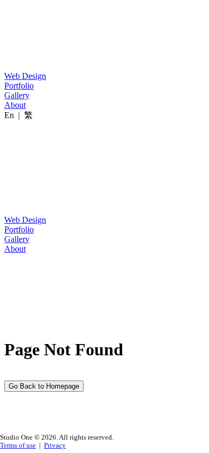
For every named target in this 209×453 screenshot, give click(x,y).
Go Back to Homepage (44, 386)
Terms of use (18, 445)
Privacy (55, 445)
